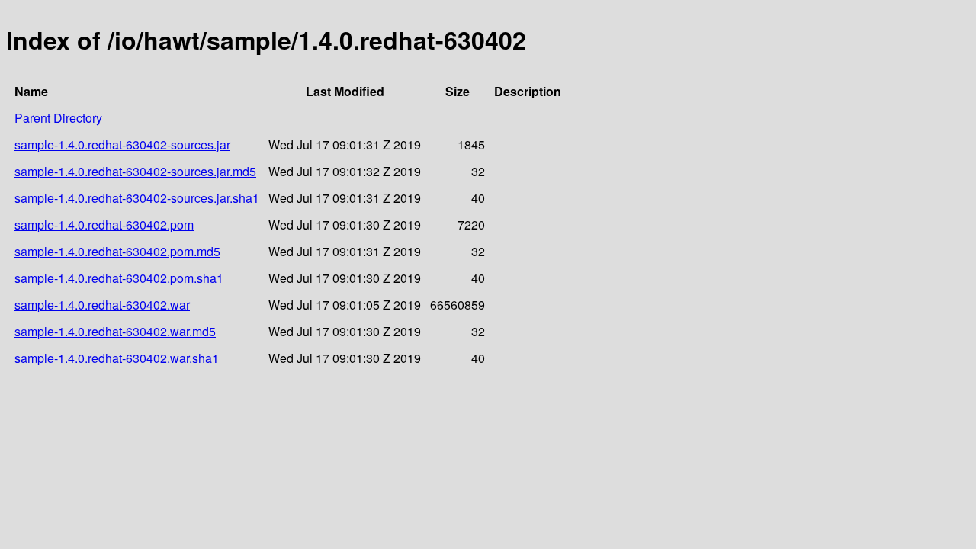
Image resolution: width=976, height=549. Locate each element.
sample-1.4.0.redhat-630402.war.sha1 (116, 358)
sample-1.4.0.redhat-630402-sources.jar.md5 (135, 171)
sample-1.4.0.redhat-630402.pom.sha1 (118, 278)
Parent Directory (58, 118)
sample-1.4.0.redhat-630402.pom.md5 (117, 251)
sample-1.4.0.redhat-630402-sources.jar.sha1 (136, 198)
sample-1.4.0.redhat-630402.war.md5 (115, 331)
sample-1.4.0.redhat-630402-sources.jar (122, 144)
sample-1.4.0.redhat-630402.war (102, 304)
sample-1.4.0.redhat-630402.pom (104, 224)
